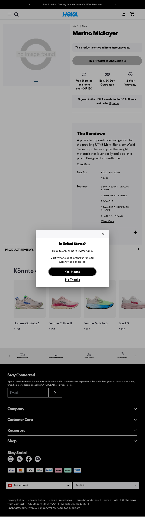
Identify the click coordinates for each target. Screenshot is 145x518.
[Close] (103, 234)
